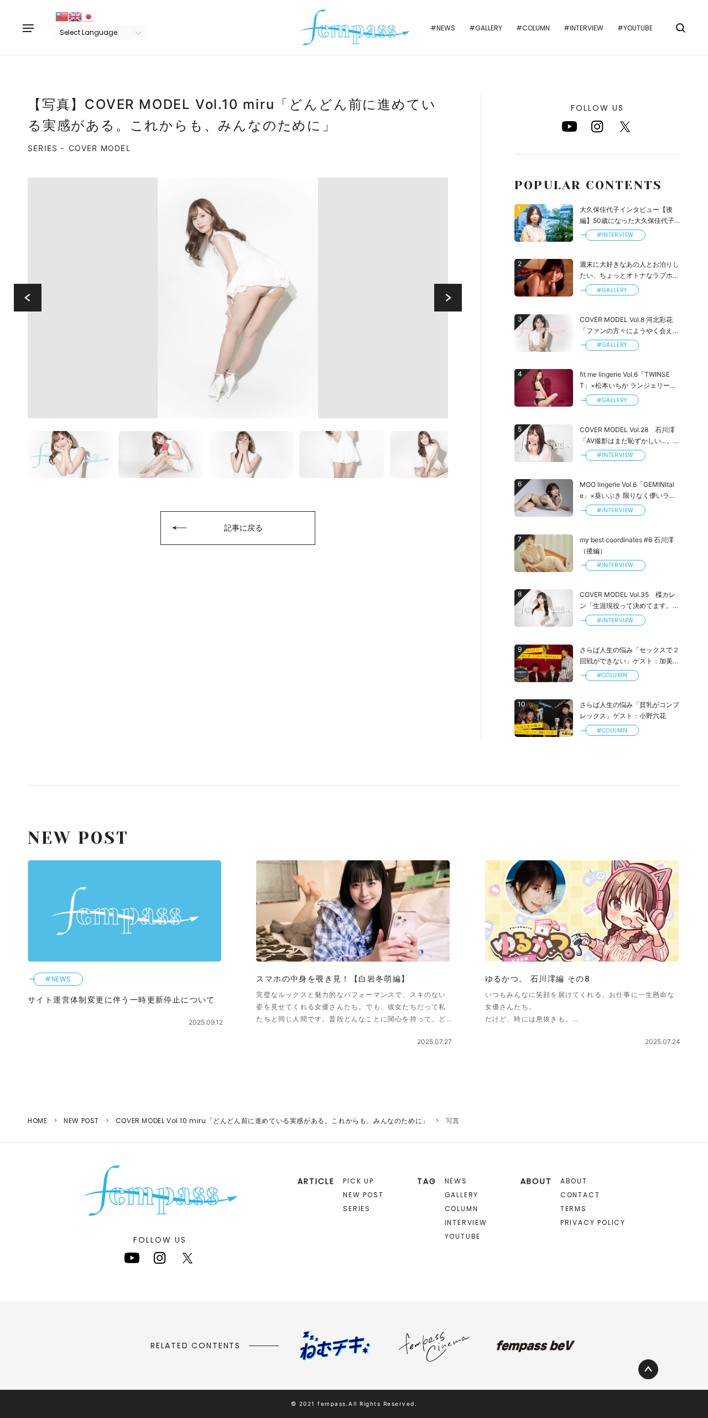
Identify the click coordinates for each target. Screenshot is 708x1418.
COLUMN (461, 1208)
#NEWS (442, 28)
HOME (37, 1120)
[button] (27, 297)
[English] (75, 16)
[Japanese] (88, 16)
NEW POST (81, 1120)
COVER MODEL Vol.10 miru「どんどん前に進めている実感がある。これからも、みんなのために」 (272, 1120)
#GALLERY (485, 28)
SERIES (357, 1208)
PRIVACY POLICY (593, 1222)
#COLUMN (533, 28)
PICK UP (358, 1181)
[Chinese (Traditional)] (62, 16)
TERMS (573, 1208)
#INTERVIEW (583, 28)
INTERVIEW (466, 1222)
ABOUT (573, 1181)
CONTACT (580, 1194)
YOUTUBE (463, 1236)
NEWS (456, 1181)
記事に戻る (243, 527)
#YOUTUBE (635, 28)
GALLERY (462, 1194)
